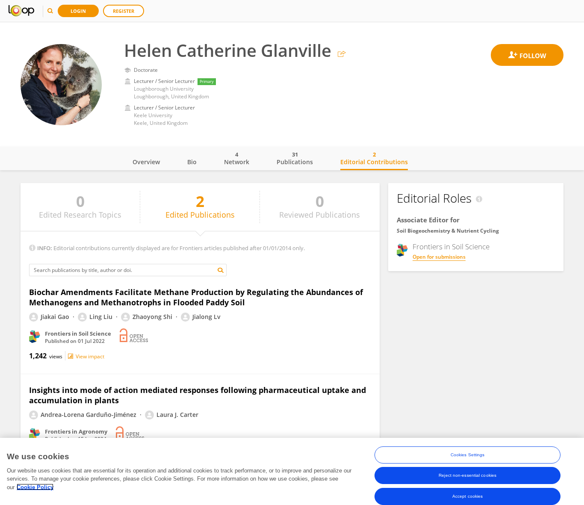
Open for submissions (439, 256)
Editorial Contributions (374, 158)
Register (123, 11)
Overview (146, 162)
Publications (295, 158)
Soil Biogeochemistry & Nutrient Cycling (448, 230)
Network (236, 158)
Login (78, 11)
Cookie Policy (35, 487)
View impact (90, 356)
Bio (192, 162)
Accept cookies (467, 495)
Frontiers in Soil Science (451, 246)
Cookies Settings (468, 454)
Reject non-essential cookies (467, 475)
